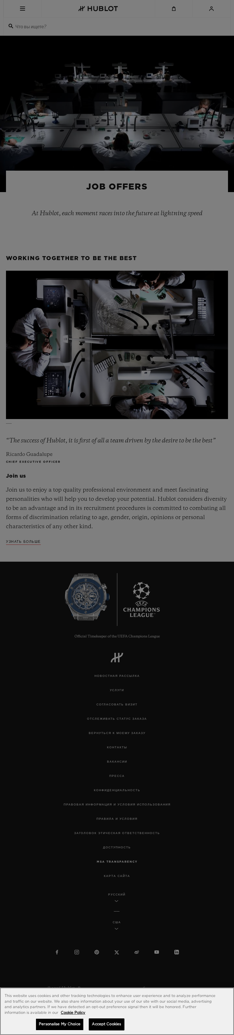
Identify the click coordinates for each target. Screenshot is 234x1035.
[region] (117, 1011)
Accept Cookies (106, 1024)
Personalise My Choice (59, 1024)
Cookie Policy (73, 1013)
